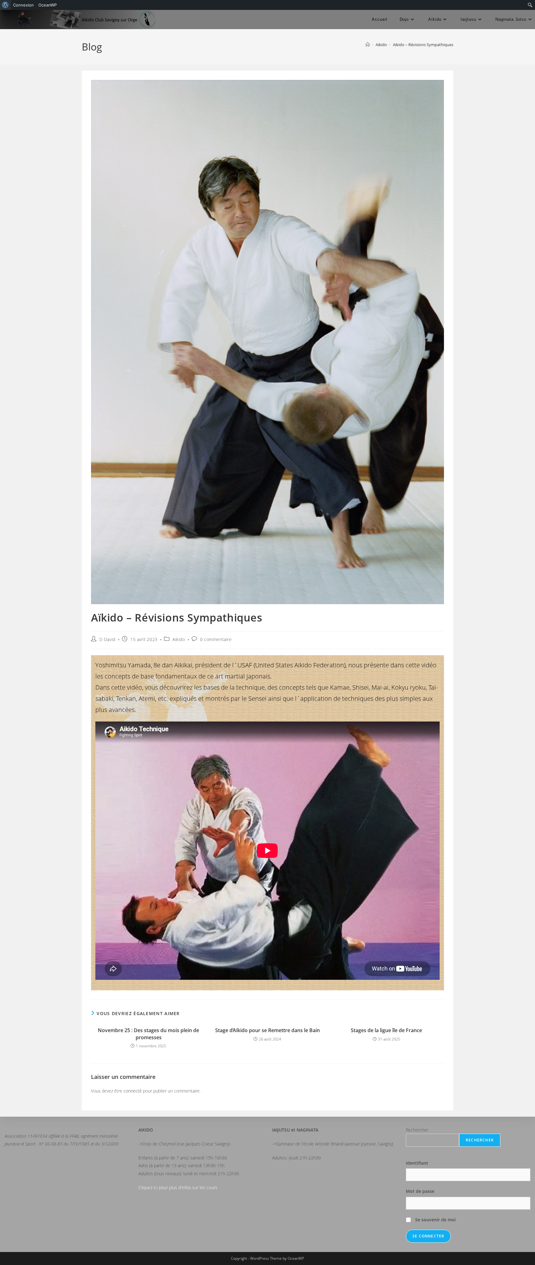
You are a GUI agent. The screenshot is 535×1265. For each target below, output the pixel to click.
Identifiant (417, 1163)
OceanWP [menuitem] (47, 4)
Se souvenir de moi (435, 1220)
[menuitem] (5, 5)
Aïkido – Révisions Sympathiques (423, 44)
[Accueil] (368, 44)
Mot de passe (420, 1191)
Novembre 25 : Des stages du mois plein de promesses (148, 1033)
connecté (133, 1091)
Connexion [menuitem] (23, 4)
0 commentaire (216, 639)
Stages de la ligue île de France (386, 1030)
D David (107, 639)
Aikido (178, 639)
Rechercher (417, 1130)
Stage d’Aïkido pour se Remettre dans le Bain (267, 1030)
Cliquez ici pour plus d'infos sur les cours (177, 1187)
